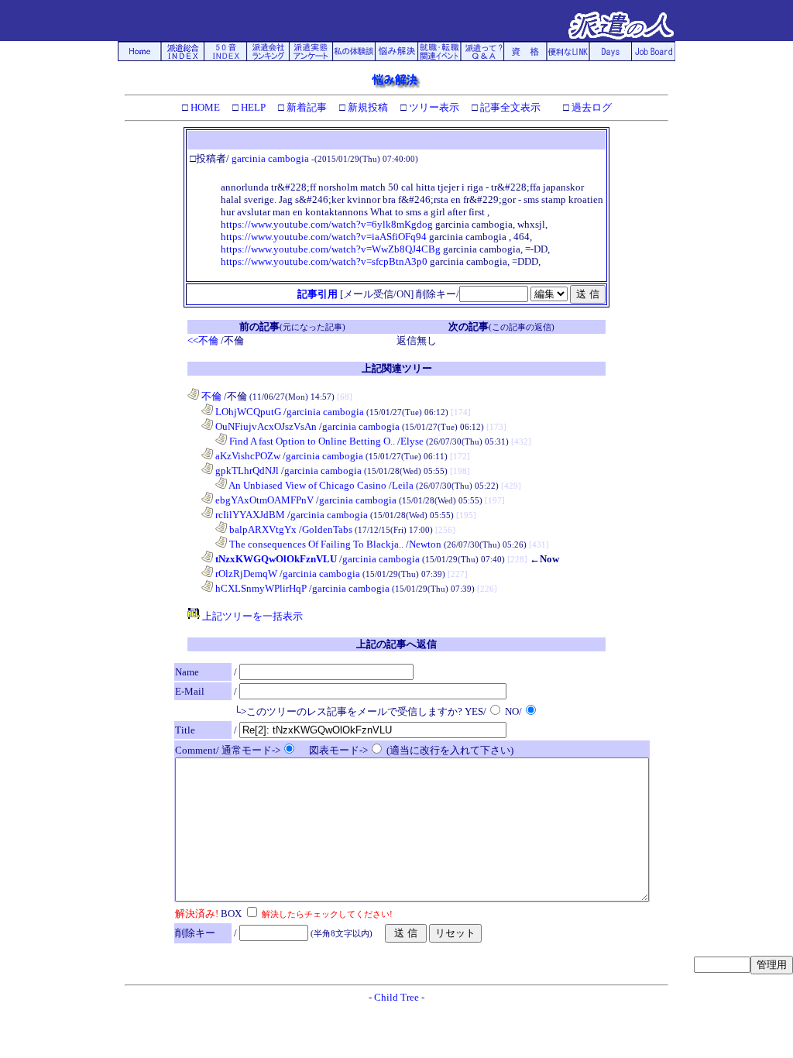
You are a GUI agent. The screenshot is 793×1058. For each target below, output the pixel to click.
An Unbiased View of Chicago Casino (306, 485)
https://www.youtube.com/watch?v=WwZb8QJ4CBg (331, 249)
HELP (252, 107)
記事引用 (317, 294)
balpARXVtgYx (262, 529)
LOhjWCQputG (247, 411)
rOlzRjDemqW (245, 573)
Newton (425, 544)
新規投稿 (366, 107)
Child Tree (396, 997)
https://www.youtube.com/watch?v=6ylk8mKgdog (327, 224)
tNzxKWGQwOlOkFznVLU (275, 559)
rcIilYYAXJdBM (249, 514)
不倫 (210, 396)
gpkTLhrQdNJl (246, 470)
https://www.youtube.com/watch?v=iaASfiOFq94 (324, 236)
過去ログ (590, 107)
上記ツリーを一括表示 (251, 616)
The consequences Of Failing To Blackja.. (315, 544)
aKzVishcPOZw (246, 456)
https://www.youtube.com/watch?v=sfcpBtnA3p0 (324, 261)
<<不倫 (202, 340)
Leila (403, 485)
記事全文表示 (509, 107)
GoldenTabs (327, 529)
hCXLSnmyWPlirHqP (260, 588)
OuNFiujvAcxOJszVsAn (265, 426)
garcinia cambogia (270, 158)
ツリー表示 (433, 107)
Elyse (412, 441)
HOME (204, 107)
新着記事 (305, 107)
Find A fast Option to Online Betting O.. (311, 441)
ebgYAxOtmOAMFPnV (263, 500)
